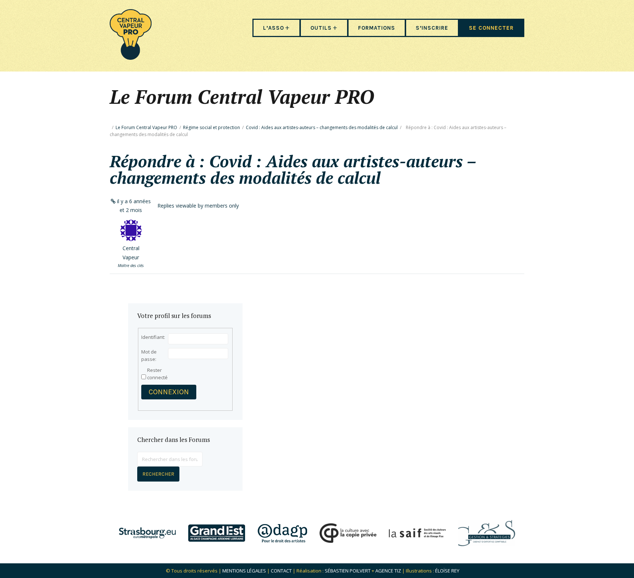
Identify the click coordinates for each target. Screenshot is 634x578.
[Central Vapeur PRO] (131, 57)
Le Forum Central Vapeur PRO (146, 127)
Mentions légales (244, 570)
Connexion (169, 392)
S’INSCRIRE (432, 28)
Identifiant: (153, 337)
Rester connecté (157, 374)
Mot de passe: (149, 355)
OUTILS (321, 28)
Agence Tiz (388, 570)
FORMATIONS (376, 28)
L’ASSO (273, 28)
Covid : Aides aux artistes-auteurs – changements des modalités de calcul (322, 127)
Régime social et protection (211, 127)
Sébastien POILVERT (348, 570)
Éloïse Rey (447, 570)
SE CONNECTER (491, 28)
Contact (281, 570)
